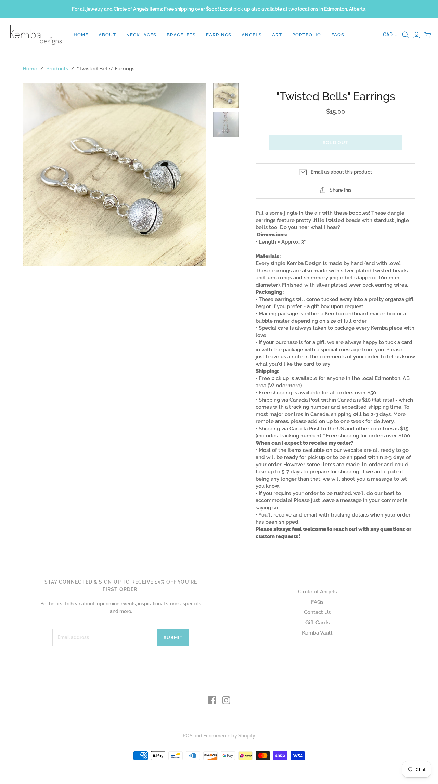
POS (188, 736)
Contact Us (317, 612)
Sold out (335, 142)
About (107, 34)
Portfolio (306, 34)
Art (277, 34)
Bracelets (181, 34)
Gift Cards (317, 622)
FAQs (337, 34)
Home (81, 34)
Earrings (218, 34)
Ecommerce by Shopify (229, 736)
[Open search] (405, 34)
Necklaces (141, 34)
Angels (251, 34)
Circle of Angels (317, 592)
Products (57, 69)
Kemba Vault (317, 633)
